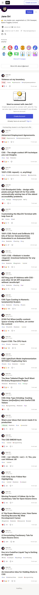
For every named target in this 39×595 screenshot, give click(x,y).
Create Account (19, 116)
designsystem (17, 199)
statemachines (11, 577)
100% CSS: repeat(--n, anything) (17, 172)
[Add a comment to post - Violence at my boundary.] (10, 86)
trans (9, 82)
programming (10, 405)
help (3, 82)
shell (13, 219)
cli (3, 219)
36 (13, 541)
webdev (13, 158)
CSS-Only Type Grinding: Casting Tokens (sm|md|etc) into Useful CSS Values (18, 400)
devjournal (21, 521)
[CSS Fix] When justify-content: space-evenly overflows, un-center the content (18, 321)
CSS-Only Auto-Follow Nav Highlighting (14, 478)
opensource (16, 82)
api (7, 158)
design (8, 199)
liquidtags (18, 557)
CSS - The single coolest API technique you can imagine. (19, 153)
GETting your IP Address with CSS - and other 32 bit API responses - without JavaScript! (18, 279)
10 (14, 581)
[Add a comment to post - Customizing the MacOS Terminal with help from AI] (12, 223)
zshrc (7, 219)
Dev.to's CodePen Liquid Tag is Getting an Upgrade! (19, 553)
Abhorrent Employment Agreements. (18, 135)
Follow (29, 12)
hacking (16, 241)
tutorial (24, 263)
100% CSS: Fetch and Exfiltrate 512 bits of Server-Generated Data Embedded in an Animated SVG (18, 235)
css (3, 158)
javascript (23, 425)
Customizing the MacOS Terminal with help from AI (19, 215)
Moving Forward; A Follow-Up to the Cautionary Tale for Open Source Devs (19, 497)
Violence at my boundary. (13, 79)
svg (22, 241)
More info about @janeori (19, 66)
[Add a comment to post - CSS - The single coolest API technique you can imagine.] (12, 161)
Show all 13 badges (19, 59)
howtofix (9, 327)
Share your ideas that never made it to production (19, 421)
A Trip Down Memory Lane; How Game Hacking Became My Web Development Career (19, 515)
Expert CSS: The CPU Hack (14, 341)
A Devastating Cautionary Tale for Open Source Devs (17, 536)
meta (4, 557)
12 (15, 348)
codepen (23, 482)
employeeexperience (28, 82)
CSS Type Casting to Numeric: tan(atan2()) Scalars (15, 300)
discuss (4, 425)
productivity (32, 175)
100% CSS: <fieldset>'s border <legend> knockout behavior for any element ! (18, 257)
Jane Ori (8, 75)
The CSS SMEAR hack (12, 440)
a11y (25, 199)
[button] (4, 47)
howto (23, 305)
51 (12, 429)
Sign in (29, 121)
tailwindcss (13, 383)
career (28, 521)
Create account (31, 3)
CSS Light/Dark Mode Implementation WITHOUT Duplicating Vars (19, 360)
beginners (16, 263)
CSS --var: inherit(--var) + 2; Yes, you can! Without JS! (19, 458)
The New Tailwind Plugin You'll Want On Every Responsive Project (18, 379)
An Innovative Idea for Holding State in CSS (19, 573)
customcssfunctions (12, 175)
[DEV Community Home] (7, 2)
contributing (27, 557)
